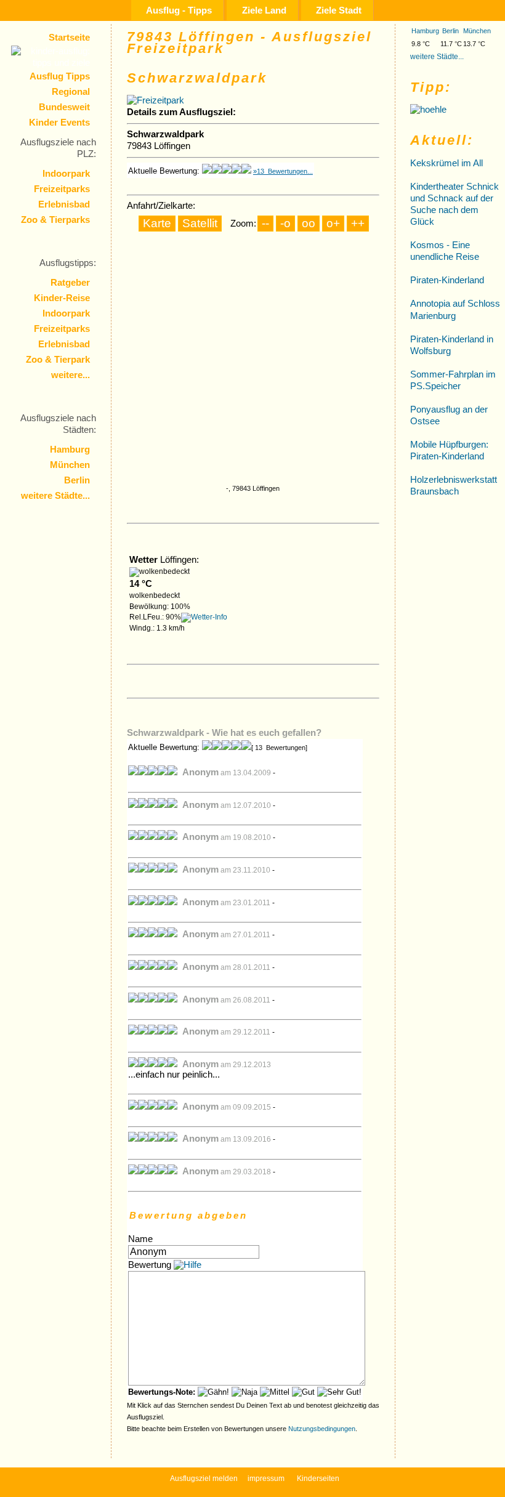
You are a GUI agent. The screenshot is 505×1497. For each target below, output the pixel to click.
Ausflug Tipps (60, 76)
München (70, 465)
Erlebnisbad (64, 204)
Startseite (69, 37)
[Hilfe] (187, 1265)
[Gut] (303, 1392)
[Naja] (244, 1392)
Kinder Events (59, 122)
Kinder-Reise (62, 298)
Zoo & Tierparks (55, 220)
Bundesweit (64, 107)
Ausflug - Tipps (179, 10)
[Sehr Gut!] (339, 1392)
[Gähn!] (213, 1392)
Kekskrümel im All (446, 163)
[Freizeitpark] (155, 100)
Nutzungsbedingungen (321, 1428)
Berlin (77, 480)
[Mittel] (274, 1392)
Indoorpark (66, 174)
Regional (71, 92)
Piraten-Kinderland (447, 280)
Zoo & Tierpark (58, 360)
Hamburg (70, 449)
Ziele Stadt (339, 10)
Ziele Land (264, 10)
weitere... (70, 375)
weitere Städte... (55, 496)
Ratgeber (70, 283)
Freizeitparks (62, 189)
